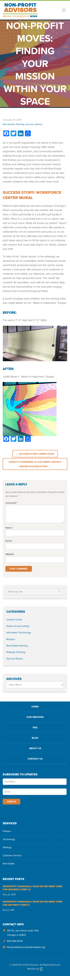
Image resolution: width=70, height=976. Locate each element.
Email (9, 541)
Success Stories (34, 124)
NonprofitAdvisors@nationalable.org (26, 947)
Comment (11, 503)
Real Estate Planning (14, 124)
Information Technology (18, 632)
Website (9, 554)
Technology (9, 839)
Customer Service (12, 855)
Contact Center (14, 619)
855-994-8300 (15, 941)
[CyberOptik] (41, 968)
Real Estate (9, 863)
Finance (7, 831)
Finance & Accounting (17, 626)
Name (9, 527)
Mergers (10, 639)
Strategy (7, 847)
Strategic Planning (15, 652)
